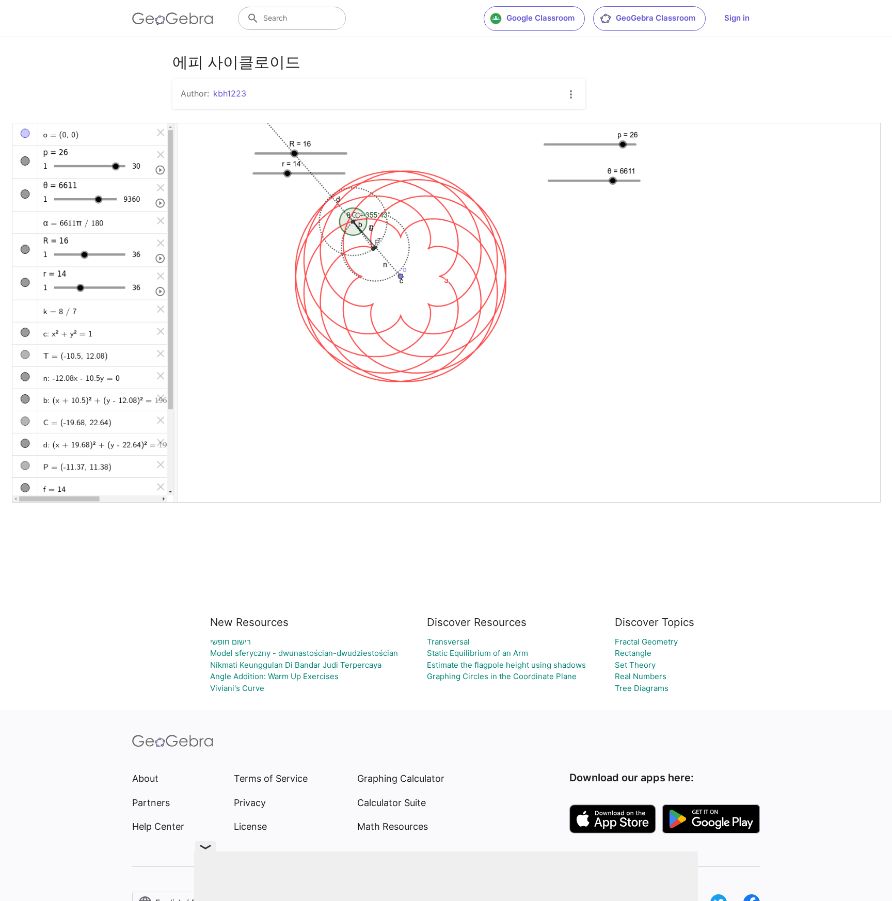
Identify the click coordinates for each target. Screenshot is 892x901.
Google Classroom (540, 18)
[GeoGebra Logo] (172, 18)
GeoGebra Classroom (655, 18)
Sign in (737, 18)
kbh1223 (229, 93)
